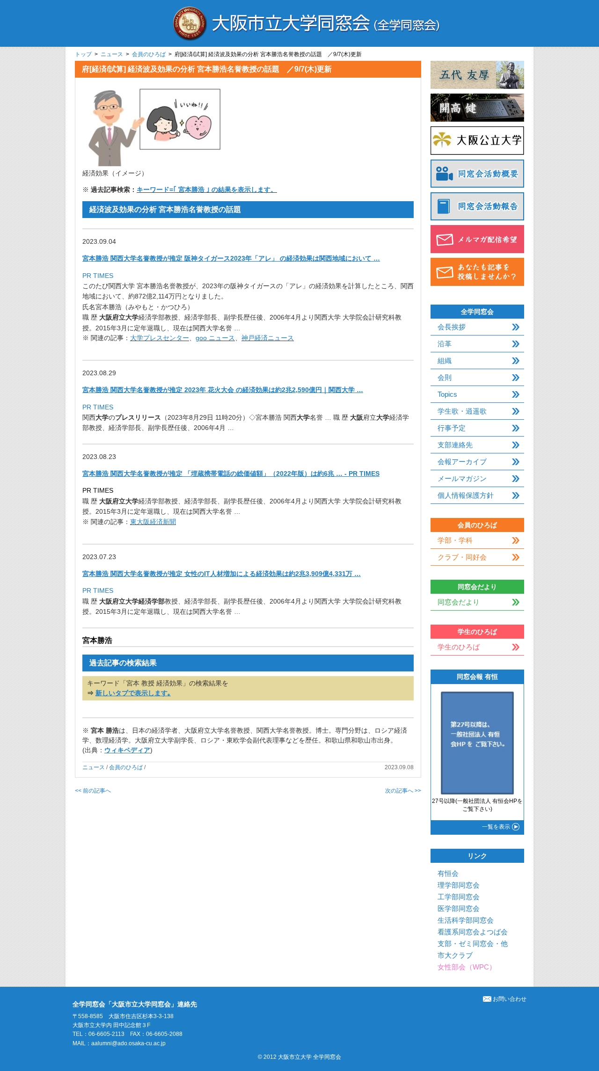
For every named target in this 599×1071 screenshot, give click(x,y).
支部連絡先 (455, 445)
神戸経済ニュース (267, 338)
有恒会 (448, 873)
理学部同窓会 (459, 885)
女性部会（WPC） (467, 967)
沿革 (445, 344)
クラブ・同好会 (462, 557)
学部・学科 (455, 540)
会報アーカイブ (462, 462)
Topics (447, 394)
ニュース (112, 54)
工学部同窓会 (459, 897)
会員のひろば (149, 54)
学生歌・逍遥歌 (462, 411)
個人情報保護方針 (466, 495)
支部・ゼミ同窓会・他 (473, 943)
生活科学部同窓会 (466, 920)
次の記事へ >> (403, 790)
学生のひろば (459, 647)
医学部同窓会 (459, 908)
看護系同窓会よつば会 (473, 932)
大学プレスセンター (159, 338)
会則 (445, 377)
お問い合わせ (509, 999)
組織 (445, 360)
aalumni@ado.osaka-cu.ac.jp (128, 1043)
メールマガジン (462, 478)
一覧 (496, 826)
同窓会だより (459, 602)
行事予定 (452, 428)
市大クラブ (455, 955)
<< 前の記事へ (93, 790)
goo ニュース (215, 338)
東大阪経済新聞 (153, 521)
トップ (83, 54)
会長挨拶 (452, 327)
